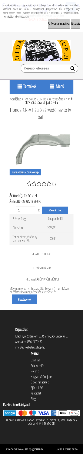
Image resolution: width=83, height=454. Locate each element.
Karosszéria (56, 98)
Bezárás (75, 23)
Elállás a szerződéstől (67, 449)
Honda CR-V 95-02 (35, 98)
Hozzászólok (24, 299)
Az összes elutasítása (59, 23)
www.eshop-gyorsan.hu (31, 449)
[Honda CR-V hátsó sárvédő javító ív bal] (41, 128)
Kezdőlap (15, 98)
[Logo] (41, 50)
